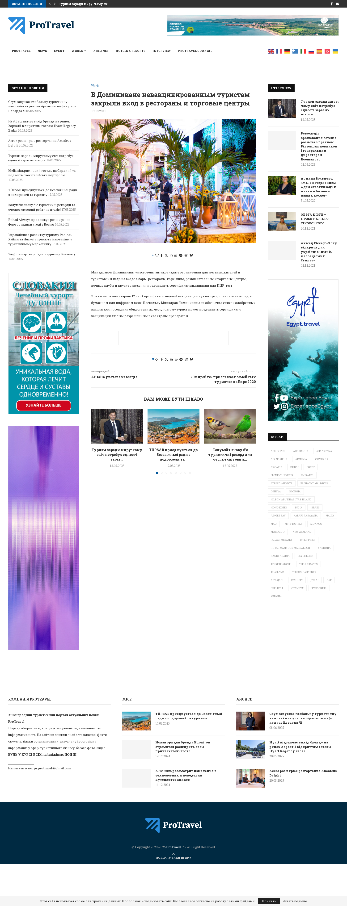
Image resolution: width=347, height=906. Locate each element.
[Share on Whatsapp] (175, 255)
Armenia (301, 459)
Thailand (277, 572)
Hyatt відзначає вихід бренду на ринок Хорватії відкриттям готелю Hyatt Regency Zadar (42, 126)
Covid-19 (321, 459)
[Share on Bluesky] (191, 255)
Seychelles (305, 556)
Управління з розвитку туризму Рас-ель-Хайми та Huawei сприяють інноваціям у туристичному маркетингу (41, 239)
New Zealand (302, 531)
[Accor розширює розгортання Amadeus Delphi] (250, 778)
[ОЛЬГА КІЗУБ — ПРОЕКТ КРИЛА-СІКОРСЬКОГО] (282, 221)
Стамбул (297, 588)
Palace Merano (281, 539)
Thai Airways (308, 564)
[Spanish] (320, 51)
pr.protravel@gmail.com (52, 768)
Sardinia (324, 547)
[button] (50, 4)
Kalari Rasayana (306, 515)
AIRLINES (101, 51)
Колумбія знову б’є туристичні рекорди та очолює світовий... (230, 454)
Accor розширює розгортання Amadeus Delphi (303, 773)
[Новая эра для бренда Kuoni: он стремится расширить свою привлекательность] (136, 749)
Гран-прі (297, 580)
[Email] (337, 4)
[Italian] (303, 51)
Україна (276, 596)
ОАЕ (329, 580)
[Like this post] (157, 255)
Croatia (276, 467)
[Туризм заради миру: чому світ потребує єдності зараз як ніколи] (117, 426)
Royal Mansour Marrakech (290, 547)
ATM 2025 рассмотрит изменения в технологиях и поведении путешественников (185, 775)
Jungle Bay (278, 515)
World (77, 51)
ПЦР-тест (277, 588)
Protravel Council (195, 51)
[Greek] (295, 51)
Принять (269, 901)
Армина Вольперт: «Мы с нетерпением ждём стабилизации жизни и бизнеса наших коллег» (318, 187)
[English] (271, 51)
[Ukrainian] (336, 51)
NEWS (42, 51)
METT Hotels (293, 523)
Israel (314, 507)
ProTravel (21, 51)
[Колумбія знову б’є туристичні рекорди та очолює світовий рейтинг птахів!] (230, 426)
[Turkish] (328, 51)
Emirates (307, 475)
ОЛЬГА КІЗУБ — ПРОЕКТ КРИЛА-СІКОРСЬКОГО (315, 218)
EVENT (59, 51)
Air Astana (324, 451)
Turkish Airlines (304, 572)
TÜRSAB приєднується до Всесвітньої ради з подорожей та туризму (42, 192)
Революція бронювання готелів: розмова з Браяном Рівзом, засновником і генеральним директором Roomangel (319, 146)
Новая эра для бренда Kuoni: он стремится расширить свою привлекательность (182, 746)
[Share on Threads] (186, 255)
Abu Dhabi (278, 451)
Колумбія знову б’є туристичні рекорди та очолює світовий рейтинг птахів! (41, 207)
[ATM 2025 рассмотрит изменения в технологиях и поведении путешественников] (136, 778)
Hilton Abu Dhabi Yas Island (291, 499)
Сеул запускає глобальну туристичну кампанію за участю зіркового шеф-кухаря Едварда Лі (42, 106)
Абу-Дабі (277, 580)
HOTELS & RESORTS (130, 51)
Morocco (278, 531)
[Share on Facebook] (162, 255)
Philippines (307, 539)
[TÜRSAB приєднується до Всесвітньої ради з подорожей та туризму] (173, 426)
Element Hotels (282, 475)
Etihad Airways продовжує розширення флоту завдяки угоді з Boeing (39, 221)
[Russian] (312, 51)
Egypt (311, 467)
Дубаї (314, 580)
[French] (279, 51)
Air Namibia (279, 459)
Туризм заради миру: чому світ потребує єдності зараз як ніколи (320, 108)
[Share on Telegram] (180, 255)
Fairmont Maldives (314, 483)
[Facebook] (332, 4)
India (298, 507)
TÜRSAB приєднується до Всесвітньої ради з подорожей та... (173, 454)
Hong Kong (279, 507)
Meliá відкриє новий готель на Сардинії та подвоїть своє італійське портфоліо (42, 172)
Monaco (316, 523)
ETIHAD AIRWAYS (281, 483)
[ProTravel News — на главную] (173, 825)
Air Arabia (300, 451)
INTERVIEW (161, 51)
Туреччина (319, 588)
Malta (330, 515)
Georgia (295, 491)
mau (274, 523)
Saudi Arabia (280, 556)
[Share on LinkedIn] (171, 255)
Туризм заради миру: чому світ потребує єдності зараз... (117, 454)
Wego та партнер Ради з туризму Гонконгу (42, 254)
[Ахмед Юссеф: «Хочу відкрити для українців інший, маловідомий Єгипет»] (282, 250)
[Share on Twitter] (166, 255)
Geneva (276, 491)
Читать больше (295, 901)
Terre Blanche (281, 564)
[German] (287, 51)
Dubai (294, 467)
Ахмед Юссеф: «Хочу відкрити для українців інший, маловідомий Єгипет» (319, 251)
